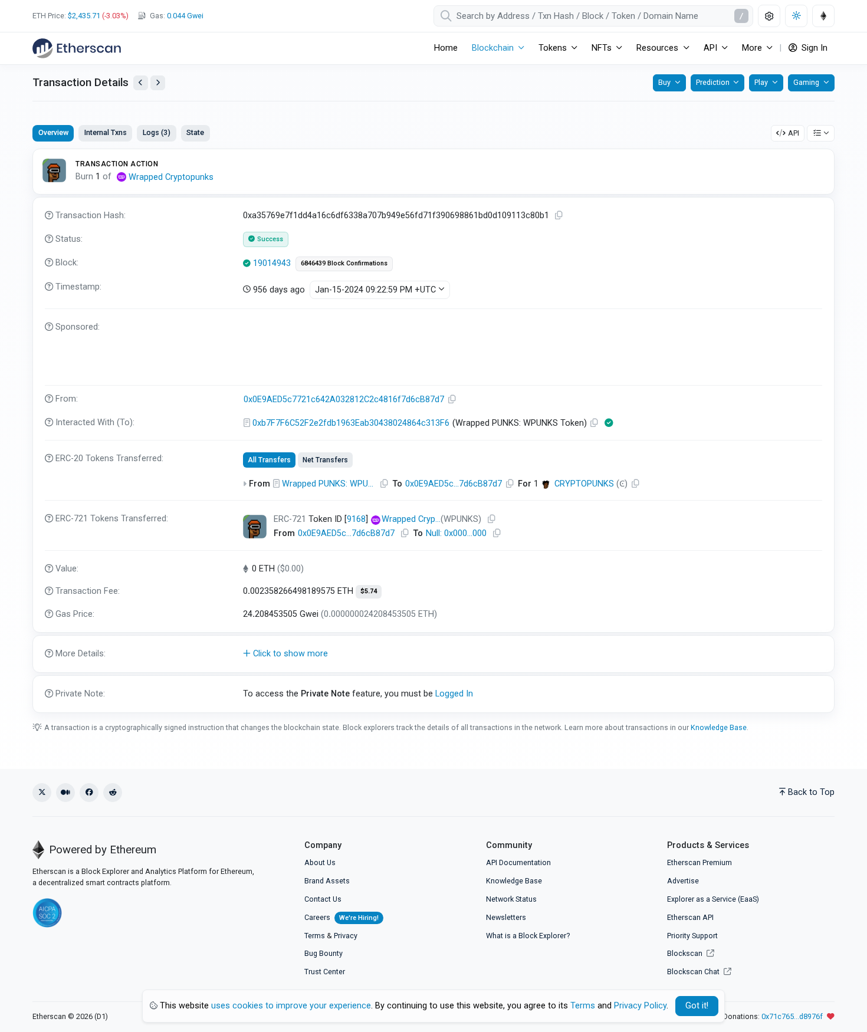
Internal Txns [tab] (105, 132)
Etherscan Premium (699, 862)
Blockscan (685, 953)
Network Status (511, 899)
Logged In (454, 694)
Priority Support (692, 935)
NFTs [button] (602, 48)
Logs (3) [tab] (156, 132)
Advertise (683, 880)
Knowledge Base (719, 727)
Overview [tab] (53, 132)
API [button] (710, 48)
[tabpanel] (433, 430)
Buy (664, 82)
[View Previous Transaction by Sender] (140, 82)
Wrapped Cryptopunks (171, 177)
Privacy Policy (640, 1006)
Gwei (185, 15)
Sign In (813, 48)
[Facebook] (89, 792)
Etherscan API (690, 917)
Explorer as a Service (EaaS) (713, 899)
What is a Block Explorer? (528, 935)
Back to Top (811, 792)
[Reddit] (112, 792)
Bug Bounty (323, 953)
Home (446, 48)
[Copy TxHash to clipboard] (559, 216)
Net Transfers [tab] (325, 460)
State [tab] (195, 132)
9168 (356, 519)
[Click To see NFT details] (255, 526)
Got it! (696, 1006)
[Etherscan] (76, 48)
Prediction (713, 82)
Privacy (345, 935)
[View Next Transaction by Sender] (157, 82)
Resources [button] (657, 48)
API (793, 133)
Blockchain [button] (493, 48)
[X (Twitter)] (41, 792)
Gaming (806, 82)
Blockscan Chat (694, 971)
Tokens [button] (552, 48)
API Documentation (518, 862)
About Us (320, 862)
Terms (314, 935)
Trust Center (324, 971)
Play (761, 82)
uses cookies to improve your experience (291, 1006)
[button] (433, 654)
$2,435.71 (84, 15)
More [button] (752, 48)
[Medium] (65, 792)
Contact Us (322, 899)
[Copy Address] (452, 400)
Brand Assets (327, 880)
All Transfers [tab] (269, 460)
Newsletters (506, 917)
